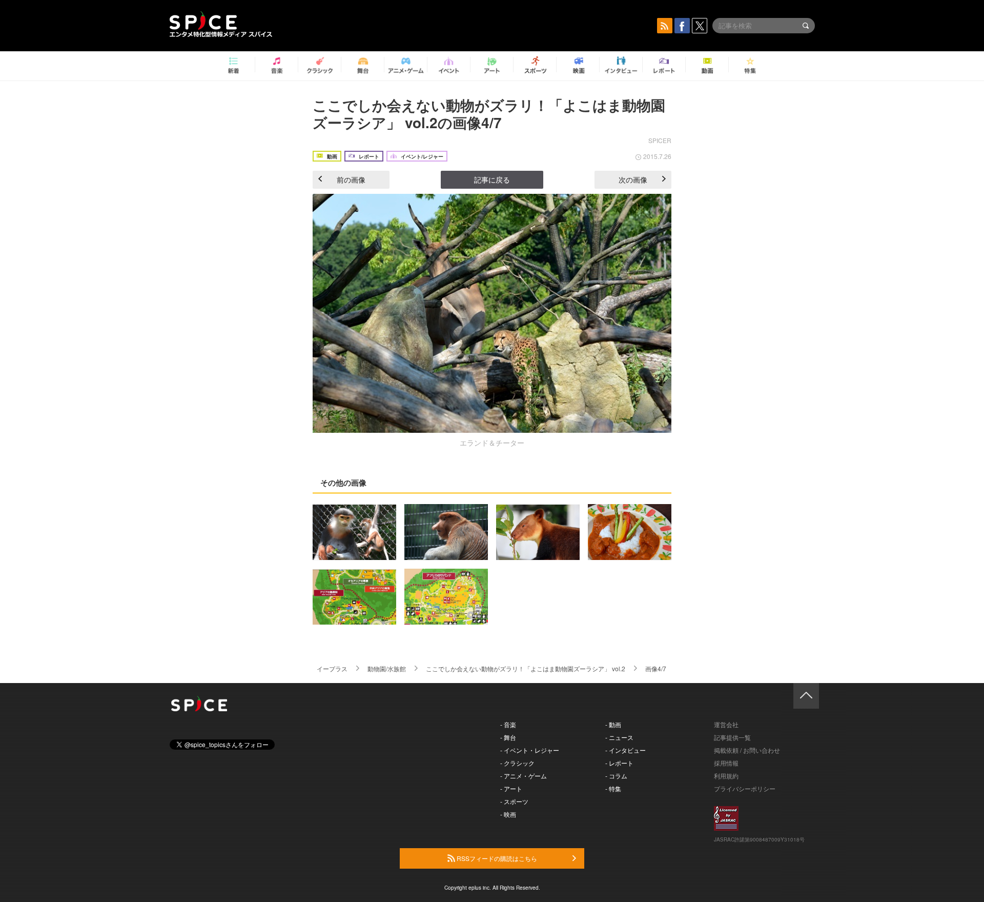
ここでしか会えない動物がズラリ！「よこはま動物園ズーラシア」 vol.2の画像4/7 (489, 113)
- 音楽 (508, 724)
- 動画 (613, 724)
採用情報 (726, 762)
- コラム (616, 775)
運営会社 (726, 724)
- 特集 (613, 788)
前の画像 (351, 179)
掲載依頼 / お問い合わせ (747, 750)
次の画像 (633, 179)
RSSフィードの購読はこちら (496, 858)
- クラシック (517, 762)
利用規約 (726, 775)
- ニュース (619, 737)
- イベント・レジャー (529, 750)
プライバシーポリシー (744, 788)
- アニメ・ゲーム (523, 775)
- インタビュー (625, 750)
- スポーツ (514, 801)
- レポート (619, 762)
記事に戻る (492, 179)
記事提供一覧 (732, 737)
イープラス (332, 668)
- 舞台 (508, 737)
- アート (511, 788)
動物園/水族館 (386, 668)
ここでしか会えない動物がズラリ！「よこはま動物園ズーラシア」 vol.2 (525, 668)
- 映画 (508, 814)
